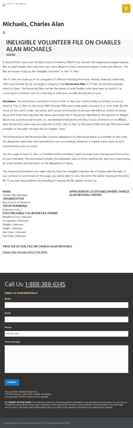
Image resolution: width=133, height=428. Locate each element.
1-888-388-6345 (45, 285)
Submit (12, 382)
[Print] (6, 32)
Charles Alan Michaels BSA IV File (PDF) (25, 252)
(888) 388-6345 (100, 9)
